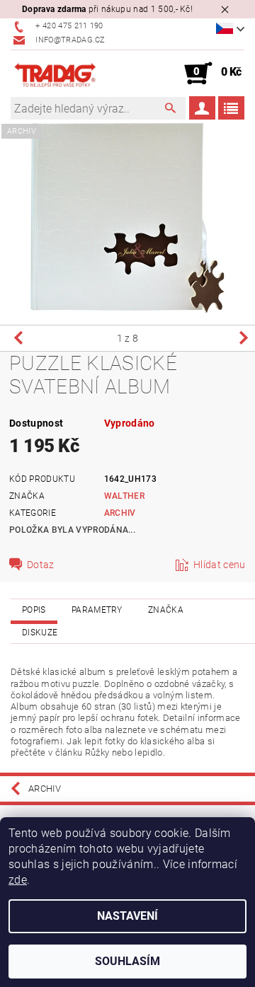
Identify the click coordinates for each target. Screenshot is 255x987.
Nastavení (127, 916)
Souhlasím (127, 961)
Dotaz (41, 564)
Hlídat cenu (219, 564)
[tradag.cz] (69, 73)
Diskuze (39, 632)
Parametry (97, 610)
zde (17, 880)
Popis (34, 610)
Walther (124, 496)
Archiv (120, 513)
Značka (165, 610)
